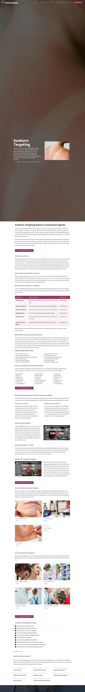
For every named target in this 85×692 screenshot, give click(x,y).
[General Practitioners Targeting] (56, 588)
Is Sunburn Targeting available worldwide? (27, 633)
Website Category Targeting (38, 454)
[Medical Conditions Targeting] (62, 673)
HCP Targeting (28, 454)
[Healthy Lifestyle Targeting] (20, 673)
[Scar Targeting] (28, 525)
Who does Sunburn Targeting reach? (25, 626)
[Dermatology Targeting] (28, 501)
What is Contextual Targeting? (24, 637)
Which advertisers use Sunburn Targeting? (27, 630)
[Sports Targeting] (19, 678)
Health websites (53, 278)
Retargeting (49, 454)
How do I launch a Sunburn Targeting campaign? (28, 635)
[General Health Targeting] (61, 668)
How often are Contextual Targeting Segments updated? (30, 647)
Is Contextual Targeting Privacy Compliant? (27, 640)
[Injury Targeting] (46, 525)
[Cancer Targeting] (19, 668)
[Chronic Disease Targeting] (41, 668)
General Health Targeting (35, 426)
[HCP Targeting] (42, 678)
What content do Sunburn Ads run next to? (27, 628)
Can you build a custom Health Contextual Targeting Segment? (31, 644)
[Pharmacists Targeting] (56, 564)
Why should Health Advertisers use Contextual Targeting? (30, 642)
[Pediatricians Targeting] (28, 588)
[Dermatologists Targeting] (28, 564)
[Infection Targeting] (40, 673)
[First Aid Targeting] (56, 501)
